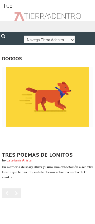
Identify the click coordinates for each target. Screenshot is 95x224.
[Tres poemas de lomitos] (47, 96)
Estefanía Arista (19, 160)
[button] (5, 47)
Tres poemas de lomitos (37, 155)
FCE (8, 5)
